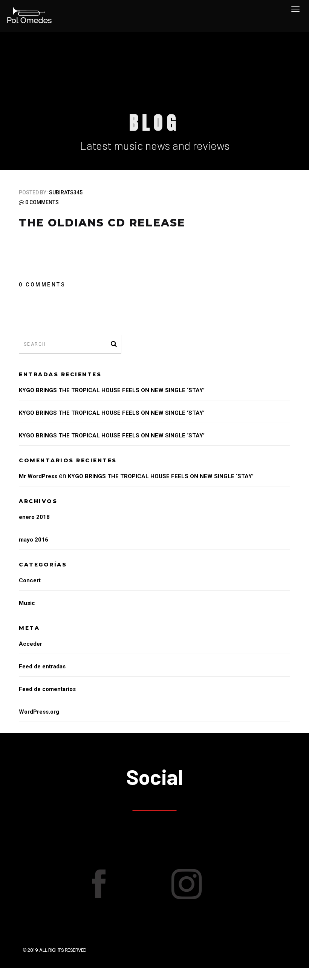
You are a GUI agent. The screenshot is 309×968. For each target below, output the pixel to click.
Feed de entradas (42, 666)
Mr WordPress (38, 476)
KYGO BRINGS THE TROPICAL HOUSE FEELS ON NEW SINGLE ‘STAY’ (112, 390)
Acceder (30, 643)
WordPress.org (39, 711)
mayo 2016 (33, 539)
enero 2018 (34, 517)
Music (27, 603)
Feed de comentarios (47, 689)
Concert (30, 580)
